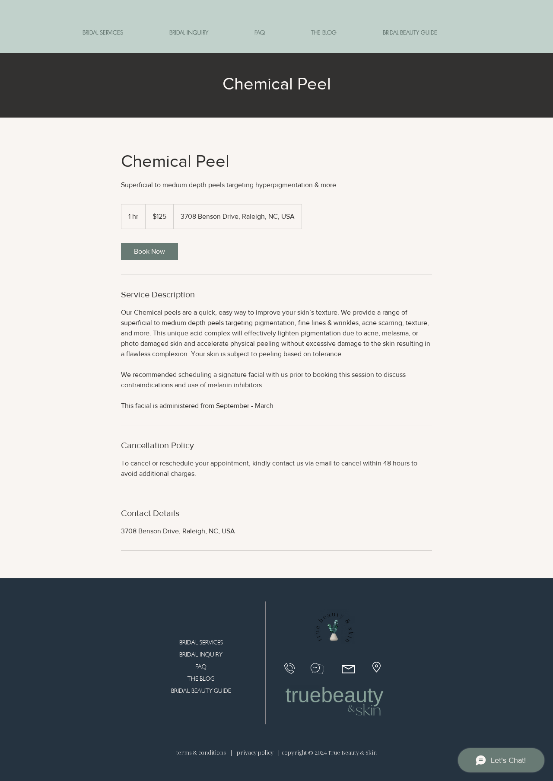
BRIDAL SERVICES (201, 642)
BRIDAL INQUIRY (200, 654)
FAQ (201, 666)
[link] (149, 251)
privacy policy (255, 752)
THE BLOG (201, 678)
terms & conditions (201, 752)
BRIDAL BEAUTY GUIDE (201, 691)
